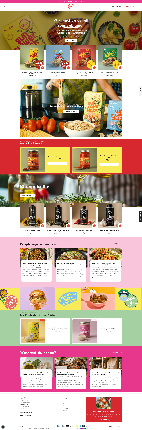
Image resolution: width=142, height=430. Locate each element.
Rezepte (119, 6)
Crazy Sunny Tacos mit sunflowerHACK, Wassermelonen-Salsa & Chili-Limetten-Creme (105, 264)
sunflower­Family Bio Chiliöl (84, 230)
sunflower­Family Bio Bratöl (32, 230)
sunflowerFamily (23, 428)
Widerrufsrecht (32, 426)
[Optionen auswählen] (42, 67)
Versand (30, 428)
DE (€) (112, 426)
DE (130, 6)
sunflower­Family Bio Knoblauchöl (110, 230)
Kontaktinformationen (44, 428)
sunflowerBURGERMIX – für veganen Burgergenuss (109, 73)
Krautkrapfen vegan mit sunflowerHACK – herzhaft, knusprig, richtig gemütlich (35, 264)
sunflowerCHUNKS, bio (58, 72)
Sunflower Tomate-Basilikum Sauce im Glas (109, 156)
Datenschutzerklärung (42, 426)
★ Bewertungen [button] (140, 216)
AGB (49, 426)
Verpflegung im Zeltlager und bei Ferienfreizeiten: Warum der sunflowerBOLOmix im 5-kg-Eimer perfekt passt (70, 375)
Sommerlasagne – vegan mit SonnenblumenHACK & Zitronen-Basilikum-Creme (70, 265)
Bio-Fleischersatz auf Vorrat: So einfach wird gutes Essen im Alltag (105, 373)
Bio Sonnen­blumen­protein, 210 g (57, 328)
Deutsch (118, 426)
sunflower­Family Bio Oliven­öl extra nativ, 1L (58, 231)
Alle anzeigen (117, 243)
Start (64, 401)
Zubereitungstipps (70, 111)
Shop (64, 403)
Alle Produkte (70, 40)
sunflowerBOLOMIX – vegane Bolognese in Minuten (84, 73)
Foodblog (65, 408)
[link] (120, 299)
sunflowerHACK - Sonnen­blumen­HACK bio (32, 73)
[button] (4, 6)
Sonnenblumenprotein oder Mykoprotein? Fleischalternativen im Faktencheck (35, 373)
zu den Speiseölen (26, 195)
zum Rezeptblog (103, 419)
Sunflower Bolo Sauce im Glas (57, 156)
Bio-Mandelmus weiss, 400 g (109, 328)
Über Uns (65, 410)
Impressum (36, 428)
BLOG (113, 6)
